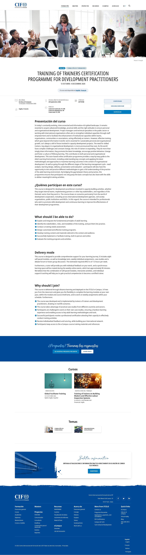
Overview (37, 515)
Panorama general (20, 509)
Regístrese (94, 471)
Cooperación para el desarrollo (40, 526)
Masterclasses (19, 520)
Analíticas (37, 523)
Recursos (95, 6)
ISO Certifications (100, 519)
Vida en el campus (124, 513)
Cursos (17, 512)
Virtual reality (125, 516)
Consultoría (38, 520)
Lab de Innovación (59, 531)
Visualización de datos (60, 515)
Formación (65, 6)
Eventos (37, 530)
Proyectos (85, 6)
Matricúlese (117, 112)
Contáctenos (87, 351)
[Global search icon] (129, 6)
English (78, 90)
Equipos (76, 517)
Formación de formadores (76, 68)
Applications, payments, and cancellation (103, 515)
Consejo (76, 512)
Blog (122, 519)
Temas (76, 520)
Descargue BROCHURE (117, 106)
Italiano (127, 548)
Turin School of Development (103, 525)
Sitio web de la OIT (125, 522)
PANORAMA (57, 509)
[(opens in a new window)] (118, 499)
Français (83, 90)
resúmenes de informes (61, 517)
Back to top (141, 552)
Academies (18, 515)
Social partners (78, 523)
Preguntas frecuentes (101, 512)
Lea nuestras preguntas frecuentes (66, 351)
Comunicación (39, 517)
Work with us (78, 526)
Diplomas (17, 517)
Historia (76, 515)
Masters (75, 6)
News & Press (58, 520)
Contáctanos (117, 101)
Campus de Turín (99, 522)
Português (128, 552)
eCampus (105, 6)
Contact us (98, 509)
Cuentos (56, 512)
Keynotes (37, 533)
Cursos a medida (20, 523)
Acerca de (115, 6)
